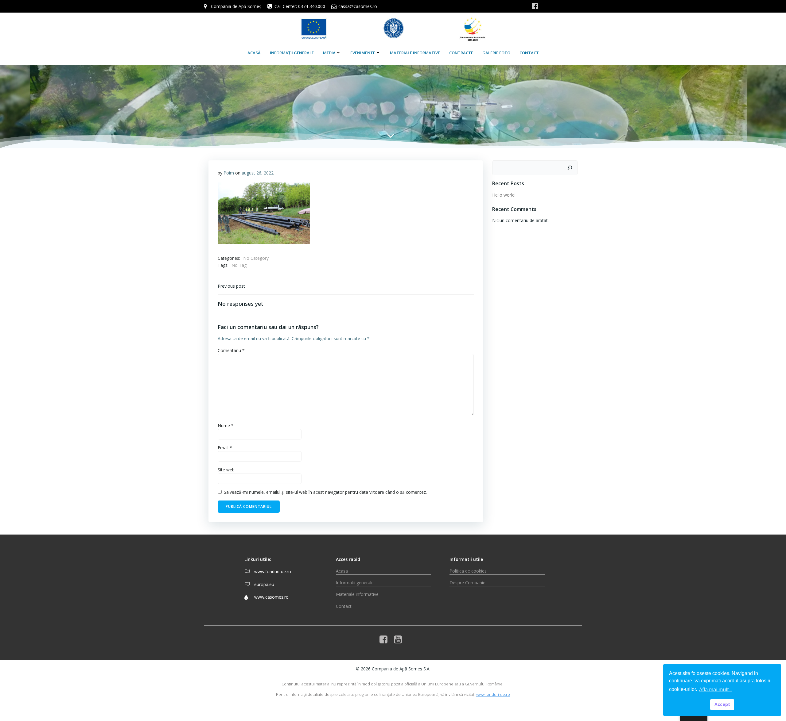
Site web (226, 470)
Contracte (461, 53)
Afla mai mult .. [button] (715, 689)
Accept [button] (722, 704)
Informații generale (292, 53)
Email (225, 448)
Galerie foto (496, 53)
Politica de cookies (468, 571)
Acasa (342, 571)
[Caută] (569, 168)
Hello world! (504, 195)
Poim (229, 173)
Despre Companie (467, 582)
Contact (529, 53)
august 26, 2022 (258, 173)
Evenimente (362, 53)
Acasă (254, 53)
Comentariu (231, 350)
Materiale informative (415, 53)
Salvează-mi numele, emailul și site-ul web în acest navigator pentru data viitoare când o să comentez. (325, 492)
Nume (226, 425)
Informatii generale (355, 582)
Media (329, 53)
